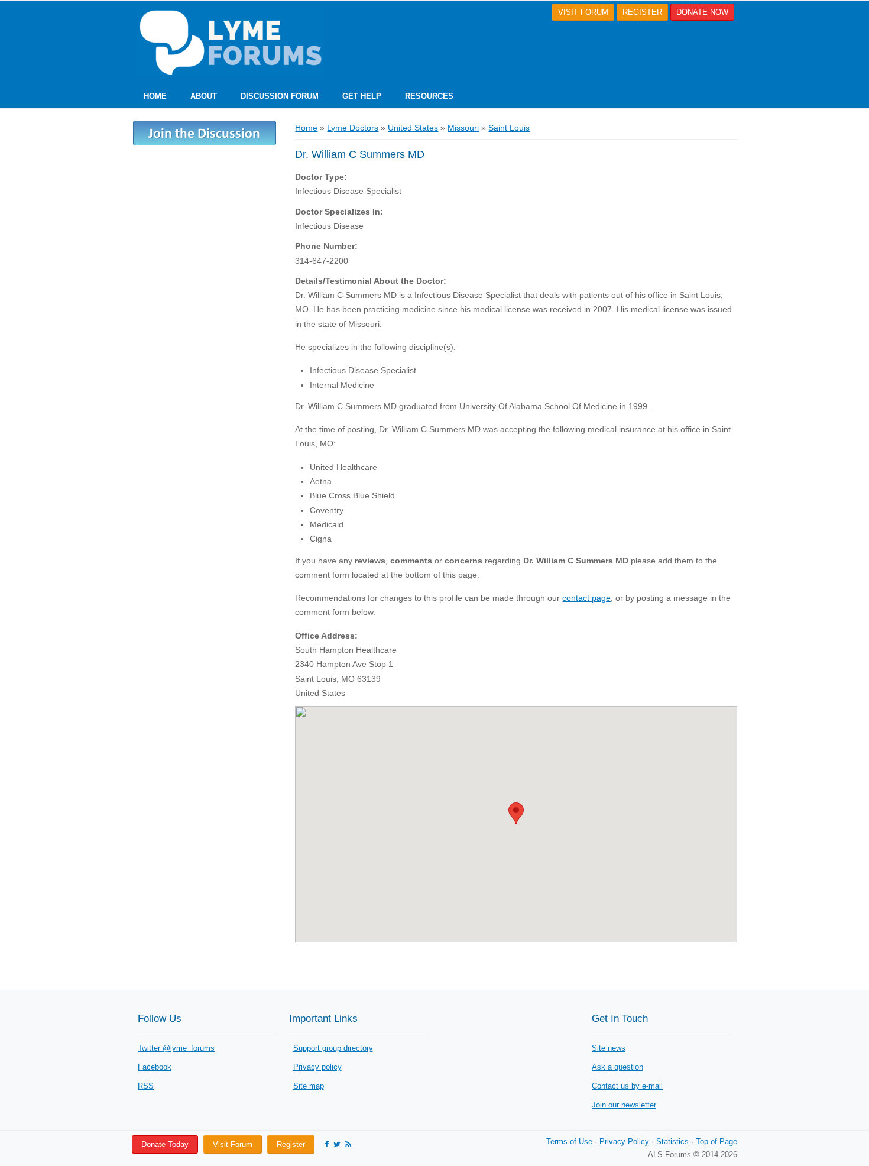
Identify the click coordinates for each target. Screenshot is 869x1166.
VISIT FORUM (583, 12)
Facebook (154, 1067)
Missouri (463, 127)
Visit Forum (232, 1144)
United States (413, 127)
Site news (608, 1048)
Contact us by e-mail (627, 1085)
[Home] (228, 43)
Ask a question (617, 1067)
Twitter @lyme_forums (176, 1048)
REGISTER (642, 12)
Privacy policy (317, 1067)
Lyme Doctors (352, 127)
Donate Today (165, 1144)
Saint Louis (509, 127)
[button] (516, 813)
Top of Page (716, 1141)
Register (291, 1144)
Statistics (672, 1141)
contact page (586, 598)
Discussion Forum (280, 96)
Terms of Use (569, 1141)
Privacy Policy (624, 1141)
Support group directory (333, 1048)
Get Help (361, 96)
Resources (429, 96)
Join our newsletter (624, 1104)
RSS (146, 1085)
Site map (308, 1085)
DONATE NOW (702, 12)
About (203, 96)
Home (155, 96)
